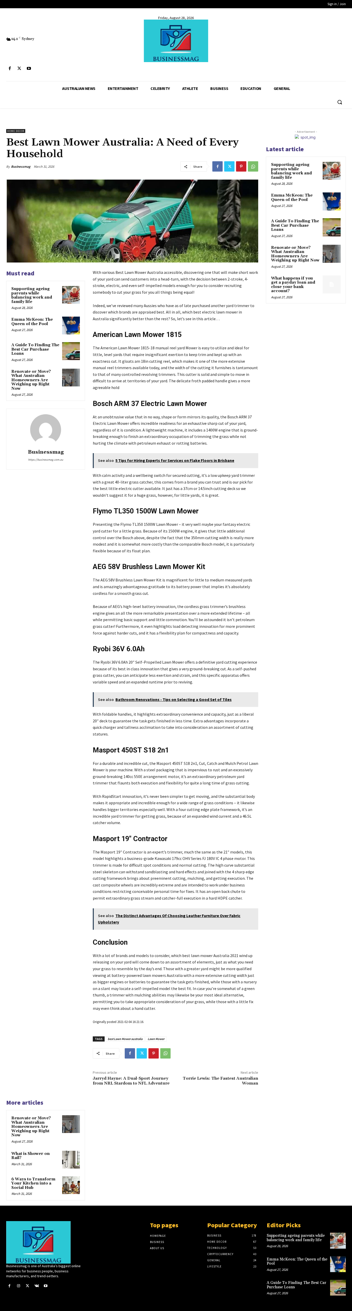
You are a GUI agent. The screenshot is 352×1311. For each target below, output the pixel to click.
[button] (339, 102)
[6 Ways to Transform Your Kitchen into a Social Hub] (71, 1185)
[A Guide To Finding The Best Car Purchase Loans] (71, 351)
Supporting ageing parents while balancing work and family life (31, 295)
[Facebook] (9, 68)
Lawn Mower (156, 1039)
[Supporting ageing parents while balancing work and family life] (71, 295)
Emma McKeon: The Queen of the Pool (32, 321)
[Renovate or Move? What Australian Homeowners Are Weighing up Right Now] (71, 377)
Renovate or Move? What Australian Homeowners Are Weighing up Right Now (31, 380)
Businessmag (20, 166)
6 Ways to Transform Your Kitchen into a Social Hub (33, 1183)
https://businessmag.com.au (45, 459)
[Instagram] (18, 1286)
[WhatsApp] (253, 166)
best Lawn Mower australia (125, 1039)
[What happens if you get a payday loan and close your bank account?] (332, 284)
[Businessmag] (176, 41)
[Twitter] (19, 68)
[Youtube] (28, 68)
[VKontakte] (36, 1286)
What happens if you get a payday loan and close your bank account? (293, 285)
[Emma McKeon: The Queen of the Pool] (71, 325)
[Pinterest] (241, 166)
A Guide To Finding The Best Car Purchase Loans (35, 349)
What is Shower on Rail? (30, 1156)
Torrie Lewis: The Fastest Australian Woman (220, 1081)
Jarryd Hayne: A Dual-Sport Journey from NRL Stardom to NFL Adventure (131, 1081)
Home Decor (15, 131)
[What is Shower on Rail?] (71, 1160)
